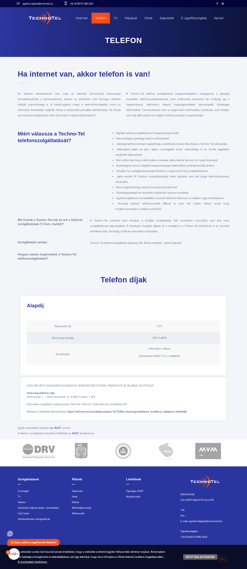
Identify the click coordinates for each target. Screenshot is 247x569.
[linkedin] (224, 3)
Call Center (23, 513)
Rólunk (75, 502)
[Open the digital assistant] (14, 554)
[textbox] (123, 77)
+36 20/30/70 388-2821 (81, 3)
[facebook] (218, 3)
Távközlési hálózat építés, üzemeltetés (38, 508)
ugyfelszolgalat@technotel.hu (37, 3)
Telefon (100, 18)
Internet (82, 18)
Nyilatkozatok (133, 496)
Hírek (148, 18)
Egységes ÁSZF (135, 491)
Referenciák (78, 513)
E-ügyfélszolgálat (194, 18)
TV (116, 18)
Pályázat (131, 18)
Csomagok (23, 491)
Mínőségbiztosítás (81, 508)
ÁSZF (58, 428)
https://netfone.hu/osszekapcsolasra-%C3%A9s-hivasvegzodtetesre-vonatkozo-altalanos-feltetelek (127, 411)
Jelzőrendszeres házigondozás (34, 519)
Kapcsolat (167, 18)
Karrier (219, 18)
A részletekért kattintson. (33, 562)
